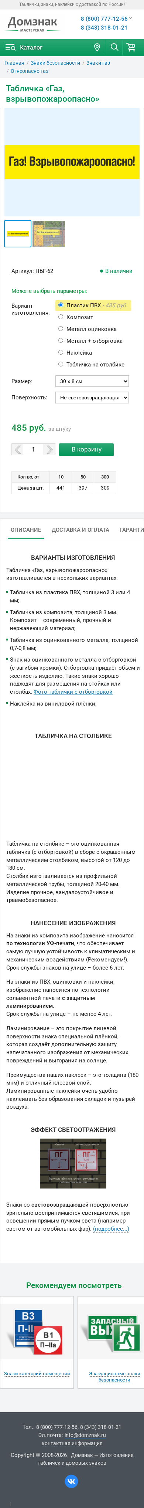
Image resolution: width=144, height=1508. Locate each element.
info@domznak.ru (85, 1435)
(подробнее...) (111, 1228)
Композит (79, 317)
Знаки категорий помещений (37, 1373)
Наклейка (79, 352)
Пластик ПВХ (96, 305)
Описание (26, 530)
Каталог (31, 47)
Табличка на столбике (95, 364)
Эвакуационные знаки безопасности (114, 1377)
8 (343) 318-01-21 (104, 27)
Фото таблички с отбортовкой (73, 692)
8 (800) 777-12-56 (104, 19)
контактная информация (72, 1443)
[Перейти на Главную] (32, 24)
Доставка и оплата (80, 530)
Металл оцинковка (91, 329)
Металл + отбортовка (94, 341)
